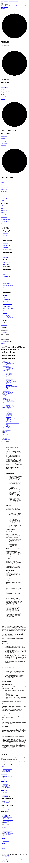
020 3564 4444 (4, 325)
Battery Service (9, 373)
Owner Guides (4, 193)
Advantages (8, 367)
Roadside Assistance (5, 198)
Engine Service (9, 376)
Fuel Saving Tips (9, 379)
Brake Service (9, 374)
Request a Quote (4, 87)
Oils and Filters (9, 385)
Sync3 (4, 395)
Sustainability (3, 138)
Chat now (3, 343)
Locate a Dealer (6, 436)
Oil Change (8, 380)
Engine (7, 388)
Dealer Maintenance (10, 364)
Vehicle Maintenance (5, 191)
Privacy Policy (6, 841)
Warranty (2, 200)
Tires (7, 383)
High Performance (7, 771)
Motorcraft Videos (10, 369)
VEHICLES (4, 766)
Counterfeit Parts (9, 368)
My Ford (2, 182)
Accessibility (3, 8)
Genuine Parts (4, 189)
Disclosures (4, 754)
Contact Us (5, 434)
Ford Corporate (4, 136)
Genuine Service (4, 187)
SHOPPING (4, 781)
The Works (8, 372)
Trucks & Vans (6, 770)
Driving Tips (8, 382)
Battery (7, 387)
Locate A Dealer (6, 787)
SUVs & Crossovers (7, 769)
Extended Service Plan (5, 196)
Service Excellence (10, 363)
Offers (2, 184)
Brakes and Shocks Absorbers (12, 386)
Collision (8, 375)
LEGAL (3, 838)
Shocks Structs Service (11, 381)
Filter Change (9, 377)
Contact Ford (6, 856)
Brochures (3, 89)
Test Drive (3, 84)
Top (1, 751)
